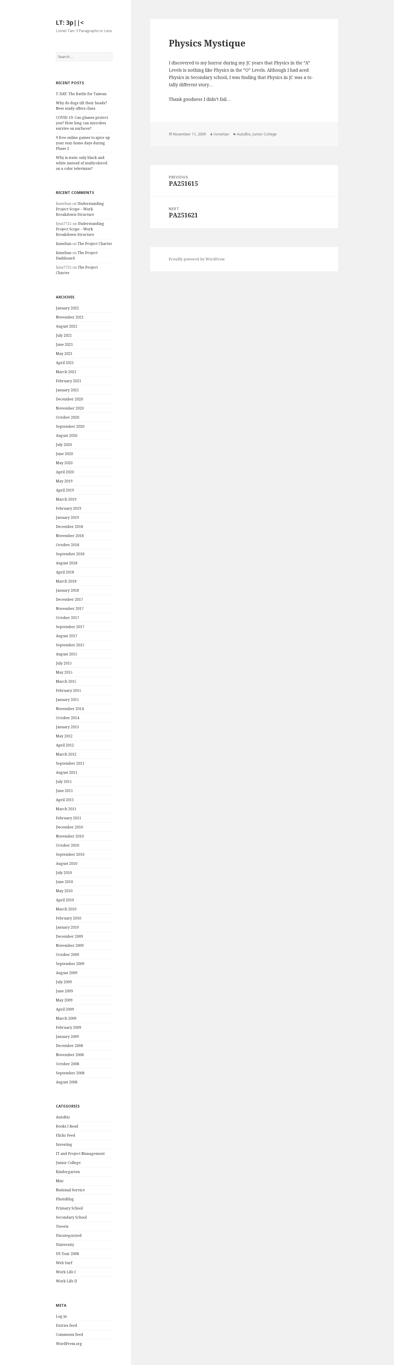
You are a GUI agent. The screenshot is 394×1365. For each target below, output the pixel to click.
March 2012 (66, 754)
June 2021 (64, 344)
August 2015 (66, 654)
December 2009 (69, 936)
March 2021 (66, 371)
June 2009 (64, 990)
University (65, 1244)
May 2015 (64, 672)
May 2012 (64, 736)
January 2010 (67, 927)
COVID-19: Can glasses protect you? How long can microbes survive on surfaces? (82, 123)
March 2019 (66, 499)
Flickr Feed (65, 1135)
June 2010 (64, 881)
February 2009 (68, 1027)
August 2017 (66, 635)
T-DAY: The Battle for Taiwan (81, 93)
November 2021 (70, 317)
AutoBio (63, 1117)
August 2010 (66, 863)
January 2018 (67, 590)
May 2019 (64, 481)
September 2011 (70, 763)
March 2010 (66, 909)
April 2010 (65, 899)
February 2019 (68, 508)
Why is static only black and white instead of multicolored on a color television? (81, 163)
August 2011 (66, 772)
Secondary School (71, 1217)
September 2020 (70, 426)
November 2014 (70, 708)
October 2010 (67, 845)
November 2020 (70, 408)
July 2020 (64, 444)
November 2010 (70, 836)
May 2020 (64, 462)
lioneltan (63, 243)
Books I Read (67, 1126)
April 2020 (65, 471)
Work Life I (66, 1271)
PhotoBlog (65, 1199)
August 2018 (66, 562)
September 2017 (70, 626)
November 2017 (70, 608)
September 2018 (70, 553)
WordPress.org (69, 1343)
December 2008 (69, 1045)
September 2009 (70, 963)
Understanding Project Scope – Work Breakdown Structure (80, 209)
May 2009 (64, 1000)
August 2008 (66, 1082)
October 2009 (67, 954)
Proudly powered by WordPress (197, 259)
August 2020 (66, 435)
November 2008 (70, 1054)
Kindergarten (68, 1171)
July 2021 (64, 335)
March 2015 (66, 681)
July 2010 (64, 872)
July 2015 (64, 663)
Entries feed (66, 1325)
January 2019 (67, 517)
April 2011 (65, 799)
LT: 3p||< (70, 22)
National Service (70, 1189)
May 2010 (64, 890)
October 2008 (67, 1063)
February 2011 (68, 817)
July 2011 (64, 781)
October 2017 (67, 617)
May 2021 (64, 353)
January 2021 (67, 389)
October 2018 (67, 544)
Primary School (69, 1208)
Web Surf (64, 1262)
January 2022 (67, 308)
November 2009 (70, 945)
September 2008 (70, 1072)
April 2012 (65, 745)
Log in (61, 1316)
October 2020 (67, 417)
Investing (64, 1144)
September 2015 (70, 644)
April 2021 (65, 362)
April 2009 (65, 1009)
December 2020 (69, 399)
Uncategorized (69, 1235)
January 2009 (67, 1036)
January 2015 (67, 699)
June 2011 (64, 790)
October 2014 (67, 717)
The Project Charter (95, 243)
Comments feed (69, 1334)
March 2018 (66, 581)
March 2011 (66, 808)
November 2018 (70, 535)
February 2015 (68, 690)
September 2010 (70, 854)
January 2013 (67, 726)
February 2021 (68, 380)
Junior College (68, 1162)
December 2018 (69, 526)
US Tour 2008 (67, 1253)
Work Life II (66, 1281)
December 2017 (69, 599)
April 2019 (65, 490)
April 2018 (65, 572)
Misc (60, 1180)
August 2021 (66, 326)
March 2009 (66, 1018)
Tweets (62, 1226)
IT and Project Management (80, 1153)
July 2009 (64, 981)
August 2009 (66, 972)
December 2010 (69, 827)
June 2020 (64, 453)
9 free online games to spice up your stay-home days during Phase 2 (83, 143)
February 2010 (68, 918)
